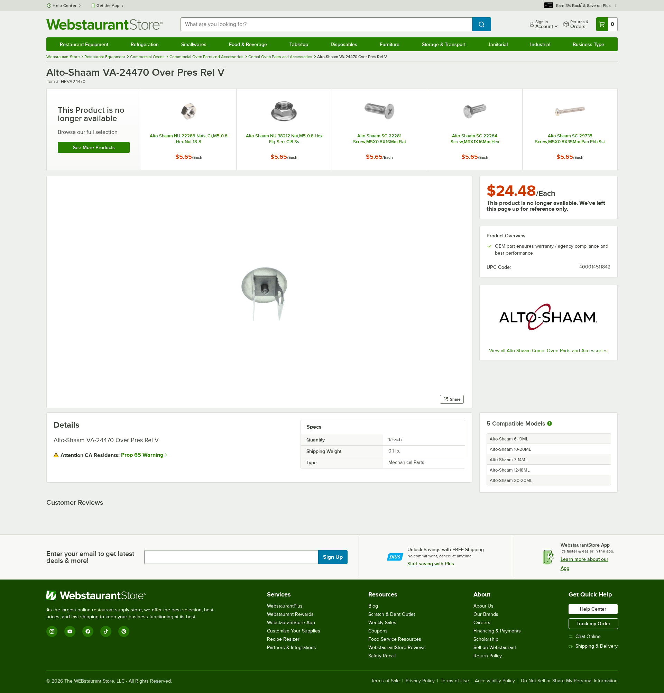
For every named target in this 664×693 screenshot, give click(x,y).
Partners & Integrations (291, 647)
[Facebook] (87, 631)
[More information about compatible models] (549, 424)
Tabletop (298, 44)
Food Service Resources (394, 639)
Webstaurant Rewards (290, 614)
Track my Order (593, 623)
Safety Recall (382, 655)
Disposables (344, 44)
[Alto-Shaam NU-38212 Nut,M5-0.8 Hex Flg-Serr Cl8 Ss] (284, 129)
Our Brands (485, 614)
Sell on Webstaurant (494, 647)
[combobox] (326, 24)
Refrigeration (145, 44)
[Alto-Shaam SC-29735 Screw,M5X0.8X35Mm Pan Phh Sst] (570, 129)
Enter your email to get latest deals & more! (90, 557)
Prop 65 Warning (142, 455)
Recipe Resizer (283, 639)
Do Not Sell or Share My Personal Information (569, 680)
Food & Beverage (248, 44)
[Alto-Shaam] (548, 317)
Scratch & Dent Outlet (391, 614)
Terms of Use (455, 680)
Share (455, 399)
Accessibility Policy (495, 680)
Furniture (389, 44)
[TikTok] (105, 631)
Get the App (107, 5)
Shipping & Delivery (596, 646)
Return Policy (487, 655)
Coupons (378, 630)
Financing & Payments (497, 630)
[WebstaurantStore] (132, 595)
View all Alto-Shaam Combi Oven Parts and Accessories (548, 350)
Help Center (64, 5)
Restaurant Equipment (84, 44)
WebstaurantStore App (291, 622)
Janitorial (498, 44)
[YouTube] (69, 631)
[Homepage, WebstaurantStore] (104, 24)
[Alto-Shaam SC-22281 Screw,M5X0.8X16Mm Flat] (379, 129)
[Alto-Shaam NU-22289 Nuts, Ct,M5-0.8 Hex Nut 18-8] (188, 129)
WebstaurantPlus (285, 606)
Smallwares (193, 44)
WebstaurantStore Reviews (397, 647)
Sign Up (333, 557)
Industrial (540, 44)
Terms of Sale (385, 680)
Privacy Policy (420, 680)
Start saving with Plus (430, 563)
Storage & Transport (443, 44)
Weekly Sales (382, 622)
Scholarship (485, 639)
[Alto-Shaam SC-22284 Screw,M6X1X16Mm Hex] (474, 129)
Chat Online (588, 636)
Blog (373, 606)
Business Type (588, 44)
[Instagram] (51, 631)
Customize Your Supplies (293, 630)
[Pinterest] (123, 631)
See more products (94, 147)
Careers (481, 622)
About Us (483, 606)
